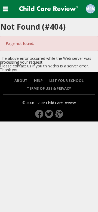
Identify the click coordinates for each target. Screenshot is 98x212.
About (20, 80)
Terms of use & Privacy (49, 88)
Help (38, 80)
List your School (66, 80)
